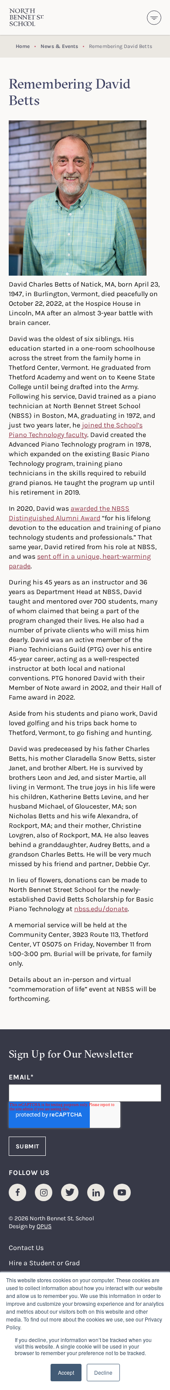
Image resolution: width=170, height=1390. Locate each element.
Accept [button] (66, 1372)
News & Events (59, 46)
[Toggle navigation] (154, 17)
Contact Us (26, 1247)
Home (23, 46)
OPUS (44, 1225)
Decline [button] (103, 1372)
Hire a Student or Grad (44, 1262)
